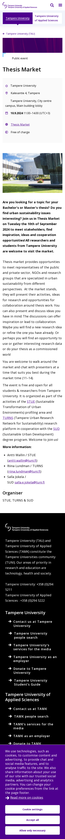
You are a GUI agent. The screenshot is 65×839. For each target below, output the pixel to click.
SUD (56, 429)
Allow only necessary (32, 830)
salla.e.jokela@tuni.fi (30, 482)
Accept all (32, 820)
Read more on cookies (26, 797)
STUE (31, 401)
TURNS (8, 418)
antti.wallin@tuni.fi (22, 460)
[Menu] (58, 5)
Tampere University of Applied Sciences (47, 18)
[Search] (50, 5)
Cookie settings (32, 809)
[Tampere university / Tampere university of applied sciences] (20, 5)
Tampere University (18, 18)
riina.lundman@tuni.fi (24, 471)
